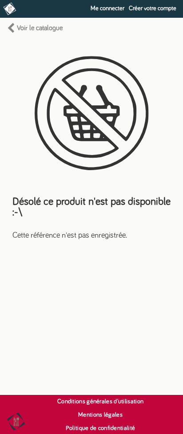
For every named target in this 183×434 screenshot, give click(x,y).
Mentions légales (100, 415)
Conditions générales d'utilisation (100, 401)
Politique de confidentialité (100, 428)
